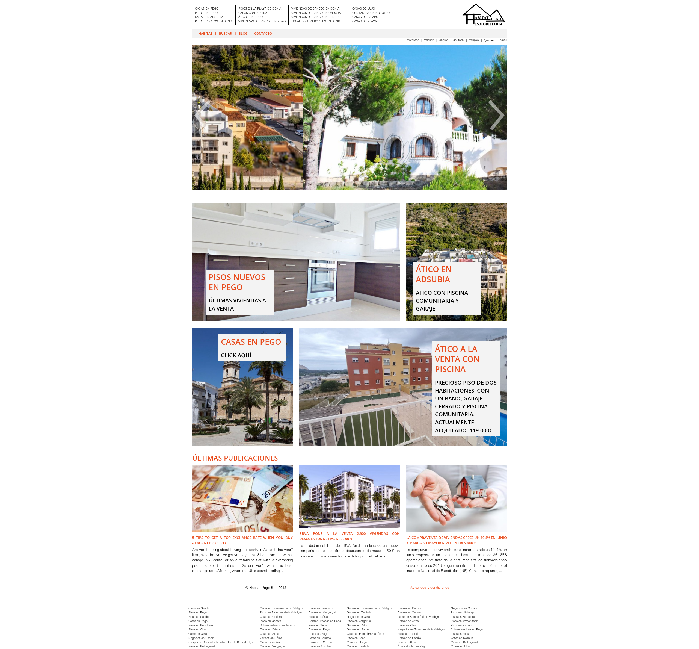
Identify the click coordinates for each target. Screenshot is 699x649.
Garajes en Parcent (359, 630)
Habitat (205, 33)
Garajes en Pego (319, 630)
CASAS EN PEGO (206, 9)
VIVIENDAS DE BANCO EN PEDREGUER (318, 17)
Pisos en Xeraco (319, 625)
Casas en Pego (198, 621)
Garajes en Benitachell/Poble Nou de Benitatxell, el (221, 642)
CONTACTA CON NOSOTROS (372, 13)
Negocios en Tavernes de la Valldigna (421, 630)
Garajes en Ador (357, 625)
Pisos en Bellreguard (201, 646)
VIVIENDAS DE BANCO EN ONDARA (316, 13)
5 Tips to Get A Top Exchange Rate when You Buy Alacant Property (242, 540)
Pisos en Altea (407, 642)
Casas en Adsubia (320, 646)
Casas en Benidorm (321, 608)
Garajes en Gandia (409, 638)
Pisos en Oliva (197, 630)
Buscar (225, 33)
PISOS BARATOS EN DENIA (214, 21)
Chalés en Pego (357, 642)
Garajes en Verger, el (322, 613)
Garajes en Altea (408, 621)
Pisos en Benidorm (200, 625)
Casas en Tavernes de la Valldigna (281, 608)
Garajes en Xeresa (320, 642)
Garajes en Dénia (271, 638)
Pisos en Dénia (318, 617)
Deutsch (458, 40)
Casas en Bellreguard (464, 642)
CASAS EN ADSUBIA (209, 17)
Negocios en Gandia (201, 638)
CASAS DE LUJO (363, 9)
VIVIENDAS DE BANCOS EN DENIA (315, 9)
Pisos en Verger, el (359, 621)
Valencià (429, 40)
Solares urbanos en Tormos (278, 625)
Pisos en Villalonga (462, 613)
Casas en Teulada (358, 646)
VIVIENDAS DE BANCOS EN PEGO (262, 21)
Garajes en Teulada (359, 613)
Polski (503, 40)
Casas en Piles (407, 625)
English (444, 40)
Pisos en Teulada (408, 634)
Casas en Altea (269, 634)
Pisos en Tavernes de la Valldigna (281, 613)
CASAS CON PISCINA (252, 13)
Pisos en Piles (460, 634)
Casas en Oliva (197, 634)
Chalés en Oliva (460, 646)
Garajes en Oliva (270, 642)
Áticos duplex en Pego (412, 646)
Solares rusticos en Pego (467, 630)
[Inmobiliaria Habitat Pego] (483, 14)
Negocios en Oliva (358, 617)
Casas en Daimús (462, 638)
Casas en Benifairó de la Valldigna (419, 617)
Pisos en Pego (197, 613)
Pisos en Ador (356, 638)
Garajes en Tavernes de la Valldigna (369, 608)
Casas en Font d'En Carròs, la (365, 634)
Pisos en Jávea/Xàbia (464, 621)
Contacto (263, 33)
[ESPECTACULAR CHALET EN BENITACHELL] (349, 189)
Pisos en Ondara (270, 621)
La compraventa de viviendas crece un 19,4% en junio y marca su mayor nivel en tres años (456, 540)
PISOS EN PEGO (206, 13)
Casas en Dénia (270, 630)
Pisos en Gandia (198, 617)
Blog (243, 33)
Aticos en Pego (318, 634)
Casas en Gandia (198, 608)
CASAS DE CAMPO (365, 17)
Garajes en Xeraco (409, 613)
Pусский (489, 40)
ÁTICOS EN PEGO (250, 17)
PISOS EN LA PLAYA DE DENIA (259, 9)
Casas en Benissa (320, 638)
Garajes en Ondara (409, 608)
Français (474, 40)
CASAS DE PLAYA (364, 21)
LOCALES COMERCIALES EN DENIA (316, 21)
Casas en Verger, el (272, 646)
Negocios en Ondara (464, 608)
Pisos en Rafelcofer (463, 617)
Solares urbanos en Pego (325, 621)
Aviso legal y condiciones (429, 588)
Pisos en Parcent (462, 625)
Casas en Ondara (271, 617)
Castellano (413, 40)
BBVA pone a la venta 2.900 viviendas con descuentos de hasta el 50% (349, 536)
